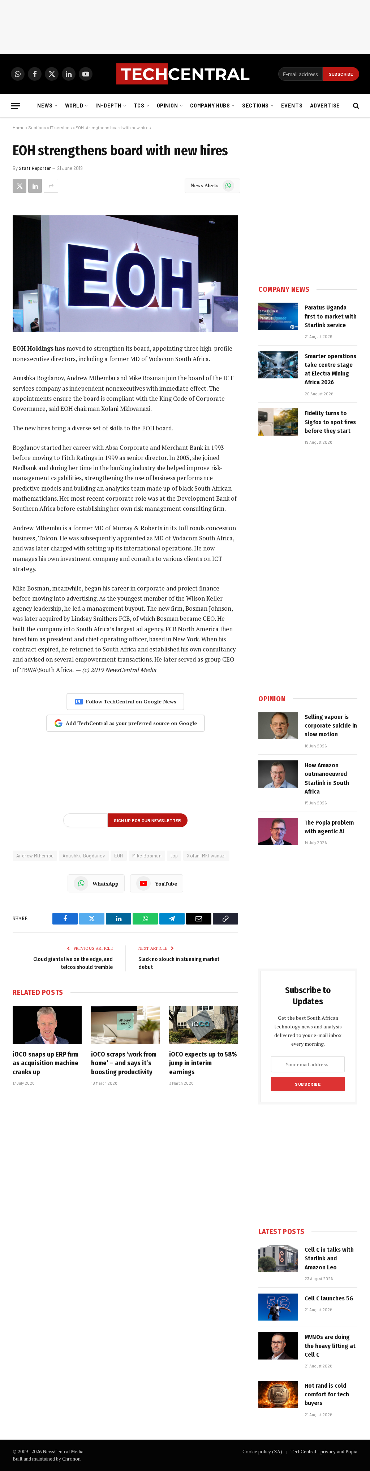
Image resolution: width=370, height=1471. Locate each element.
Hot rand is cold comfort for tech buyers (327, 1394)
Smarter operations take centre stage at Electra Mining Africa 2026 (330, 369)
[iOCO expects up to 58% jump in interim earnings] (203, 1025)
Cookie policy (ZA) (262, 1451)
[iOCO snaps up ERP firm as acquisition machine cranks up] (47, 1025)
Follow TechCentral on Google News (131, 701)
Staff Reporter (35, 168)
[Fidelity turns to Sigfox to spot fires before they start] (278, 422)
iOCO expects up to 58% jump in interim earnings (203, 1063)
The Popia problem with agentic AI (329, 827)
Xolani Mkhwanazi (206, 856)
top (174, 856)
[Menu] (15, 106)
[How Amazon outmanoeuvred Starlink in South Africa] (278, 774)
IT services (61, 127)
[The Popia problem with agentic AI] (278, 831)
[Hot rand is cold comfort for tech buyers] (278, 1394)
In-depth (108, 105)
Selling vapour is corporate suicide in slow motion (331, 725)
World (74, 105)
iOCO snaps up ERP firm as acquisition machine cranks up (45, 1063)
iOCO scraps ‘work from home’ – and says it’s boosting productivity (123, 1063)
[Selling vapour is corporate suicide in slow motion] (278, 725)
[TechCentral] (185, 74)
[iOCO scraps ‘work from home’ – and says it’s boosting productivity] (125, 1025)
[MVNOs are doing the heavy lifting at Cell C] (278, 1346)
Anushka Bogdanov (84, 856)
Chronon (71, 1458)
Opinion (167, 105)
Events (291, 105)
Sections (255, 105)
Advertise (325, 105)
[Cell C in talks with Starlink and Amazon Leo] (278, 1258)
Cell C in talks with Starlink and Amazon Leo (329, 1258)
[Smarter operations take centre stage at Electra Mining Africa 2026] (278, 365)
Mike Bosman (147, 856)
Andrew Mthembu (34, 856)
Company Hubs (210, 105)
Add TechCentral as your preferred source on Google (131, 723)
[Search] (355, 106)
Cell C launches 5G (329, 1298)
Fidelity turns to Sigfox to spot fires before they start (330, 422)
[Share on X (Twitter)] (19, 186)
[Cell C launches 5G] (278, 1307)
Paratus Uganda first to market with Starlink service (331, 316)
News (44, 105)
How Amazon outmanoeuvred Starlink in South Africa (327, 778)
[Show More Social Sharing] (51, 186)
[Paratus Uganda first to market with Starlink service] (278, 316)
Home (19, 127)
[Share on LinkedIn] (35, 186)
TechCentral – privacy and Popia (324, 1451)
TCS (139, 105)
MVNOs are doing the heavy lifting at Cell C (330, 1345)
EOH (118, 856)
